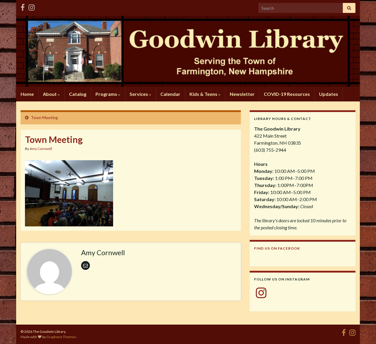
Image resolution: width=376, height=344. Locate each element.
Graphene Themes (61, 337)
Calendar (170, 94)
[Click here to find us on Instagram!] (31, 6)
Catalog (77, 94)
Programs (106, 94)
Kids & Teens (203, 94)
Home (27, 94)
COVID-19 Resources (287, 94)
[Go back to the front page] (188, 51)
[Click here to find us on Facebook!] (23, 6)
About (50, 94)
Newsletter (242, 94)
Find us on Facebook (277, 248)
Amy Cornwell (41, 148)
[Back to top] (362, 330)
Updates (328, 94)
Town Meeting (44, 117)
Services (139, 94)
